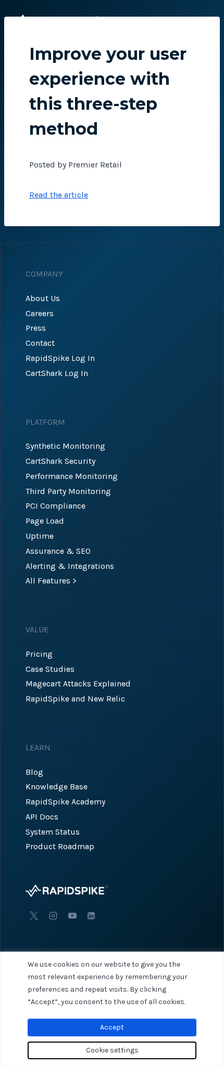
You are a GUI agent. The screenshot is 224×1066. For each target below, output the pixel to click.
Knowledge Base (57, 786)
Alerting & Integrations (70, 566)
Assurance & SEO (58, 551)
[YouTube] (72, 915)
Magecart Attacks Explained (78, 683)
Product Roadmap (60, 846)
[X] (34, 915)
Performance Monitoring (72, 476)
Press (36, 328)
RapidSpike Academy (65, 802)
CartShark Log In (57, 373)
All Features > (51, 581)
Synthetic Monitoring (65, 446)
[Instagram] (53, 915)
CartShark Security (60, 461)
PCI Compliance (55, 506)
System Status (53, 832)
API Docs (42, 817)
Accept (112, 1027)
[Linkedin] (91, 915)
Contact (40, 343)
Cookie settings (112, 1050)
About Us (43, 298)
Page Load (45, 521)
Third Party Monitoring (68, 491)
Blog (34, 772)
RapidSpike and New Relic (75, 699)
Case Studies (50, 669)
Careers (40, 313)
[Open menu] (201, 20)
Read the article (58, 195)
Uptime (40, 536)
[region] (112, 1009)
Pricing (39, 654)
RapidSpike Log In (60, 358)
